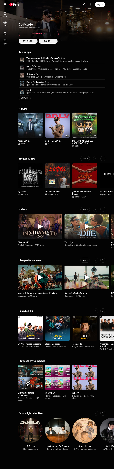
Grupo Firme (70, 245)
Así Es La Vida (24, 141)
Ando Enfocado (33, 66)
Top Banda (77, 344)
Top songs (25, 52)
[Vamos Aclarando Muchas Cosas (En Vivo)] (40, 277)
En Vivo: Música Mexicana (29, 344)
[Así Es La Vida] (30, 125)
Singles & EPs (27, 158)
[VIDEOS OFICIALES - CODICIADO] (30, 377)
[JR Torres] (30, 430)
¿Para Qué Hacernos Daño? (81, 193)
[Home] (14, 4)
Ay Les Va (22, 192)
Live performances (30, 260)
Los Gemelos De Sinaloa (57, 446)
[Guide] (5, 4)
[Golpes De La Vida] (57, 125)
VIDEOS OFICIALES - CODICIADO (27, 394)
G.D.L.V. (75, 393)
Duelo (39, 77)
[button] (22, 60)
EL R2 (28, 90)
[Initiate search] (84, 4)
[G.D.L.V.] (84, 377)
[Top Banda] (84, 328)
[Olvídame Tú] (40, 226)
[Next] (103, 158)
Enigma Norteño (59, 93)
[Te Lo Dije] (87, 226)
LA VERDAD (50, 393)
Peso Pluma (54, 69)
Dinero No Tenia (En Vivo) (37, 82)
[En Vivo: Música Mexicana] (30, 328)
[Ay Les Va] (30, 175)
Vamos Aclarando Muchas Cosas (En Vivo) (45, 58)
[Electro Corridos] (57, 328)
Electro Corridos (52, 344)
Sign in (100, 4)
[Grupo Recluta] (84, 430)
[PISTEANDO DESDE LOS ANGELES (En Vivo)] (84, 125)
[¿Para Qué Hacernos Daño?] (84, 175)
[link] (5, 14)
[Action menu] (61, 41)
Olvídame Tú (32, 74)
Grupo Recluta (84, 446)
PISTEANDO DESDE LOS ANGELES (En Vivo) (82, 142)
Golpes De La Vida (53, 141)
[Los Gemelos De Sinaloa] (57, 430)
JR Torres (30, 446)
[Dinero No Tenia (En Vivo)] (87, 277)
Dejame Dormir (106, 192)
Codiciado (33, 61)
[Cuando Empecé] (57, 175)
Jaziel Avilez (32, 69)
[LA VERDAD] (57, 377)
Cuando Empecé (52, 192)
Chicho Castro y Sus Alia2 (40, 93)
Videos (23, 209)
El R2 (92, 93)
